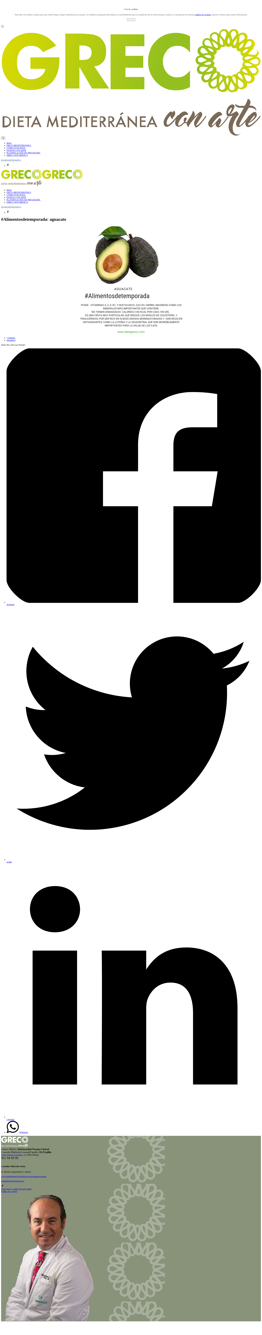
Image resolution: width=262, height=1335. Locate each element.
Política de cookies (9, 1191)
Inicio (9, 143)
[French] (11, 160)
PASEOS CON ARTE (16, 150)
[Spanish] (3, 160)
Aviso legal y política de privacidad (16, 1189)
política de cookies (203, 15)
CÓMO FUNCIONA (16, 148)
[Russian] (19, 160)
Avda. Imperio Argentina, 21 (13, 1155)
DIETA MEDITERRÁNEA (19, 145)
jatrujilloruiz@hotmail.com (12, 1181)
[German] (15, 160)
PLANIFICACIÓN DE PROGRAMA (23, 153)
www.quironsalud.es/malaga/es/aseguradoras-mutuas (23, 1176)
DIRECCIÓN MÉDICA (17, 155)
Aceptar (131, 20)
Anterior (11, 338)
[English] (7, 160)
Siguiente (11, 340)
